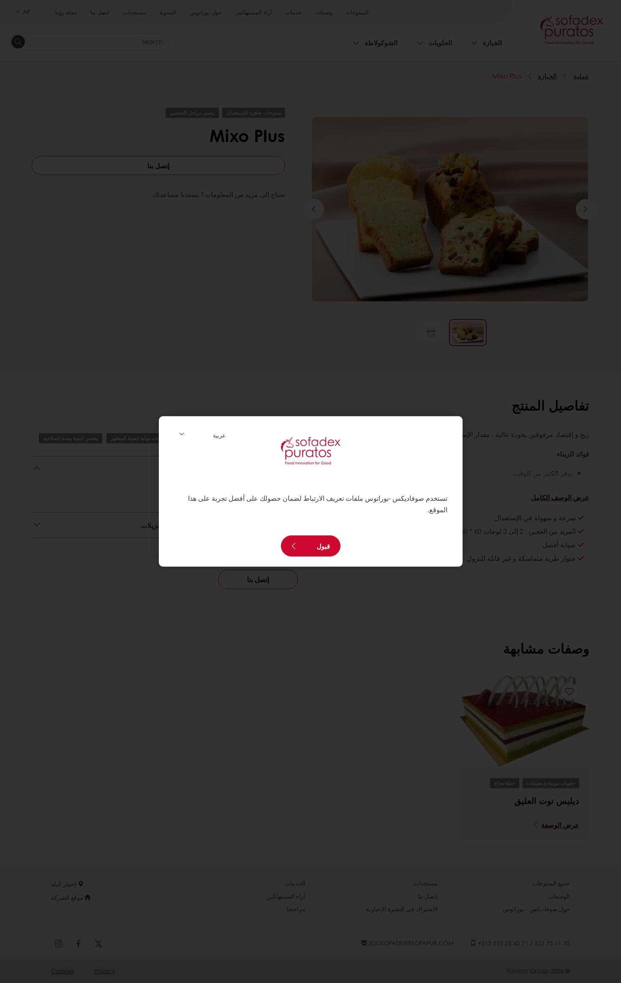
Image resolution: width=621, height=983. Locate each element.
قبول (323, 546)
